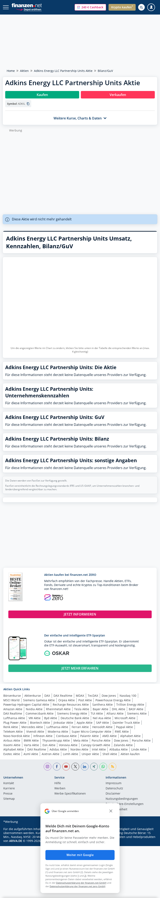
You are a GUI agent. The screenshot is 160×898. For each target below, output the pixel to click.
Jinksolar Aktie (63, 723)
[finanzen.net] (27, 5)
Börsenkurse (12, 696)
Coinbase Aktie (66, 736)
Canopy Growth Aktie (95, 745)
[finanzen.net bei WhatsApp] (103, 766)
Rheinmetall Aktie (58, 709)
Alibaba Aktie (118, 749)
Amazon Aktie (12, 709)
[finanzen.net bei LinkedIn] (85, 766)
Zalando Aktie (123, 745)
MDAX (80, 696)
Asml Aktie (31, 754)
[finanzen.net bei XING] (94, 766)
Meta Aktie (80, 740)
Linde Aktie (139, 749)
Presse (7, 793)
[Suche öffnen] (141, 7)
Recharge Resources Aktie (71, 704)
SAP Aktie (102, 723)
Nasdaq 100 (128, 696)
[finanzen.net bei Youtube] (66, 766)
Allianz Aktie (115, 713)
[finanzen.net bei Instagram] (47, 766)
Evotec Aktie (11, 754)
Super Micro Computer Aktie (91, 731)
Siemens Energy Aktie (72, 713)
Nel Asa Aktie (102, 718)
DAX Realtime (63, 696)
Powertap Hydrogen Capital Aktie (26, 704)
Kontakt (8, 783)
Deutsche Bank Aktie (75, 718)
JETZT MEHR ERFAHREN (80, 668)
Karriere (9, 788)
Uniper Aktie (90, 754)
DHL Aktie (118, 709)
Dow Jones (109, 696)
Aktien (24, 71)
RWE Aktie (122, 731)
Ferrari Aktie (80, 727)
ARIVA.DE (15, 841)
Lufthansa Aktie (14, 718)
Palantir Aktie (89, 736)
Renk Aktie (10, 727)
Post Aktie (85, 700)
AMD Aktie (109, 736)
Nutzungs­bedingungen (122, 799)
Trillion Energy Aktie (130, 704)
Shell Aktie (109, 754)
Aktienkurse (32, 696)
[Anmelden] (151, 7)
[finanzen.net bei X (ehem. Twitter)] (75, 766)
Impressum (113, 783)
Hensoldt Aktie (102, 727)
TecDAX (93, 696)
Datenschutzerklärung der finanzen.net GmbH (81, 882)
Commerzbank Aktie (40, 713)
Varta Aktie (31, 745)
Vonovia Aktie (68, 745)
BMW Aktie (31, 740)
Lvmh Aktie (70, 754)
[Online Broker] (28, 9)
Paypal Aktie (124, 727)
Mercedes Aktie (32, 727)
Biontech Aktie (40, 723)
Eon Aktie (48, 745)
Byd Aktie (50, 718)
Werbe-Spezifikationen (70, 793)
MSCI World (11, 700)
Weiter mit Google (80, 855)
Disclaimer (113, 793)
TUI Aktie (97, 713)
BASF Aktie (136, 709)
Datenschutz (114, 788)
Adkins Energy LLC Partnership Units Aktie (63, 71)
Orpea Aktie (66, 700)
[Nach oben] (148, 893)
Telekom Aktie (13, 731)
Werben (59, 788)
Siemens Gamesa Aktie (39, 700)
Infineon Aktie (42, 736)
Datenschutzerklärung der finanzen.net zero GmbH (77, 886)
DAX (47, 696)
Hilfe (57, 783)
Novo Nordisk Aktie (16, 736)
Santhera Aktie (102, 704)
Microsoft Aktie (125, 718)
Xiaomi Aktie (11, 745)
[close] (110, 811)
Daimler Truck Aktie (126, 723)
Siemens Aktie (137, 713)
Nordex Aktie (79, 749)
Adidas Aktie (58, 749)
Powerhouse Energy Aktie (113, 700)
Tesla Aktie (81, 709)
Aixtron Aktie (50, 754)
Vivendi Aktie (35, 731)
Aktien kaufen (130, 754)
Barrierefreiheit (116, 809)
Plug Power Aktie (14, 723)
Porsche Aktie (101, 740)
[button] (90, 7)
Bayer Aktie (100, 709)
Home (11, 71)
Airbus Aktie (11, 740)
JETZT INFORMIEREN (80, 614)
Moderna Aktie (58, 731)
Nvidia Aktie (34, 709)
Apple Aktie (84, 723)
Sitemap (9, 799)
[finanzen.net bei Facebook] (57, 766)
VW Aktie (35, 718)
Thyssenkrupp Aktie (56, 740)
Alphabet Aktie (130, 736)
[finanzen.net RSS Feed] (112, 766)
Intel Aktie (99, 749)
